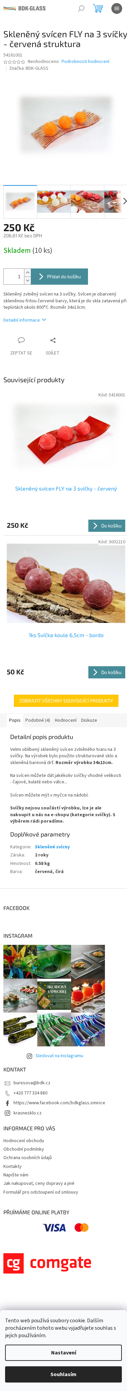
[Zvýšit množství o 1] (27, 273)
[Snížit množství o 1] (27, 280)
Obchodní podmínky (23, 1149)
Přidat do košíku (64, 276)
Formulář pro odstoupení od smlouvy (40, 1192)
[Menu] (117, 8)
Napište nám (15, 1175)
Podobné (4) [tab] (37, 720)
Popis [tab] (15, 720)
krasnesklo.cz (28, 1113)
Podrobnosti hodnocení (85, 62)
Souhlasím (63, 1374)
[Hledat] (81, 8)
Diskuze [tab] (89, 720)
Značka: (28, 68)
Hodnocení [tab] (65, 720)
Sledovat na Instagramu (59, 1055)
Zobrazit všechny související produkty (66, 700)
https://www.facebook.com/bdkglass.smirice (59, 1103)
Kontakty (12, 1166)
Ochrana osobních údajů (27, 1157)
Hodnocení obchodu (23, 1140)
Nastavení (63, 1352)
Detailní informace (21, 320)
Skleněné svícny (52, 847)
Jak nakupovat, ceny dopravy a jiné (38, 1183)
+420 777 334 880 (30, 1093)
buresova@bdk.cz (32, 1083)
